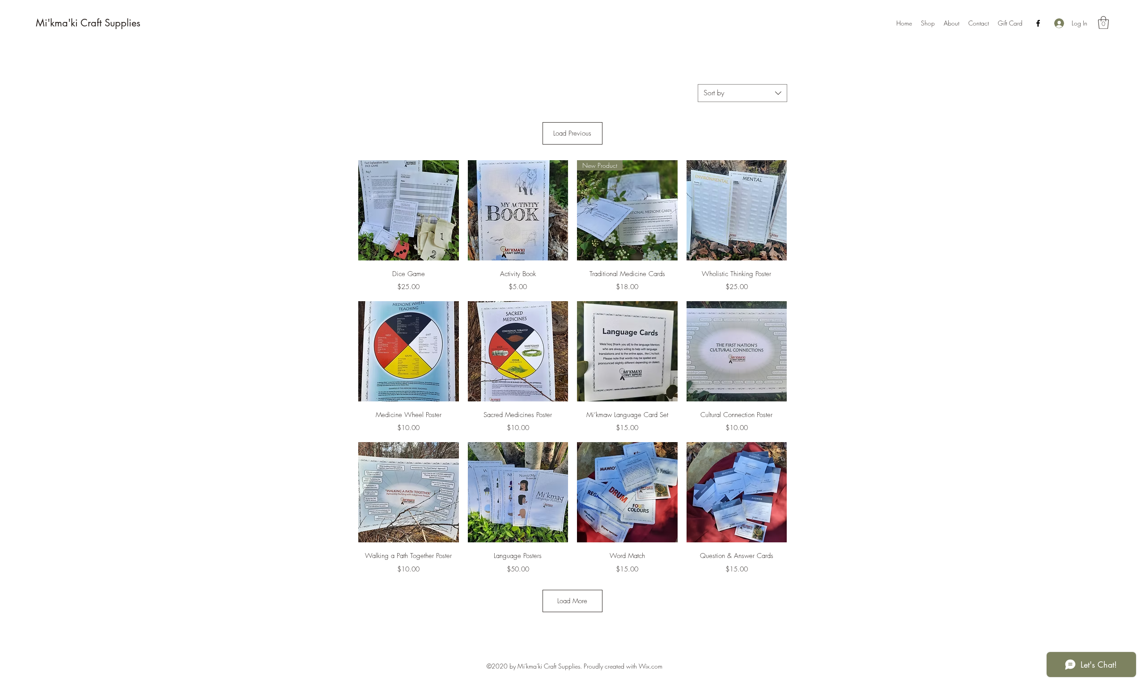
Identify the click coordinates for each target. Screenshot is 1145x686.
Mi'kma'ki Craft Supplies (88, 23)
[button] (1103, 22)
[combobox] (742, 93)
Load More (572, 601)
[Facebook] (1038, 23)
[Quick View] (408, 210)
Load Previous (572, 133)
